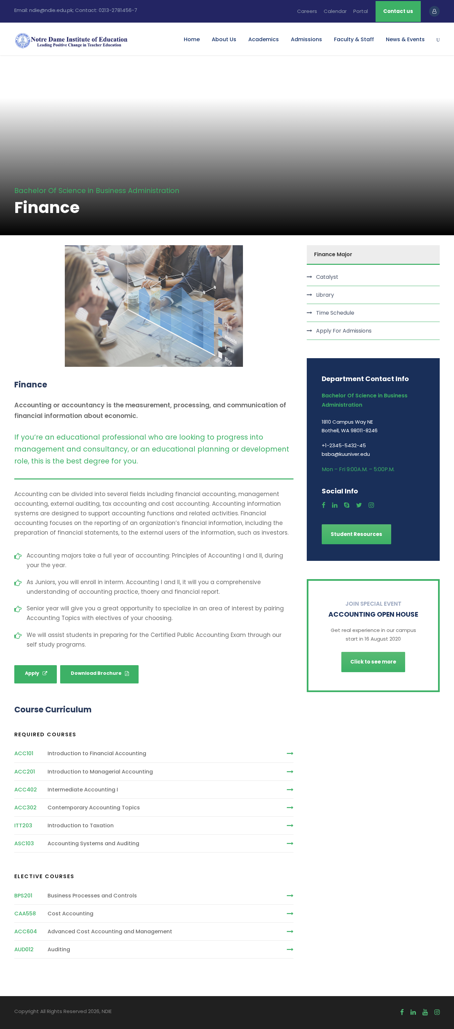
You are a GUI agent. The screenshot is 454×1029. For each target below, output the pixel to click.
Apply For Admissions (344, 331)
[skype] (346, 505)
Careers (307, 11)
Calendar (335, 11)
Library (325, 295)
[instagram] (371, 505)
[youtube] (425, 1012)
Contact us (398, 11)
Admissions (306, 39)
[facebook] (323, 505)
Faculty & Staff (354, 39)
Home (192, 39)
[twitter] (359, 505)
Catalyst (327, 277)
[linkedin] (334, 505)
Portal (360, 11)
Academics (263, 39)
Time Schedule (335, 313)
